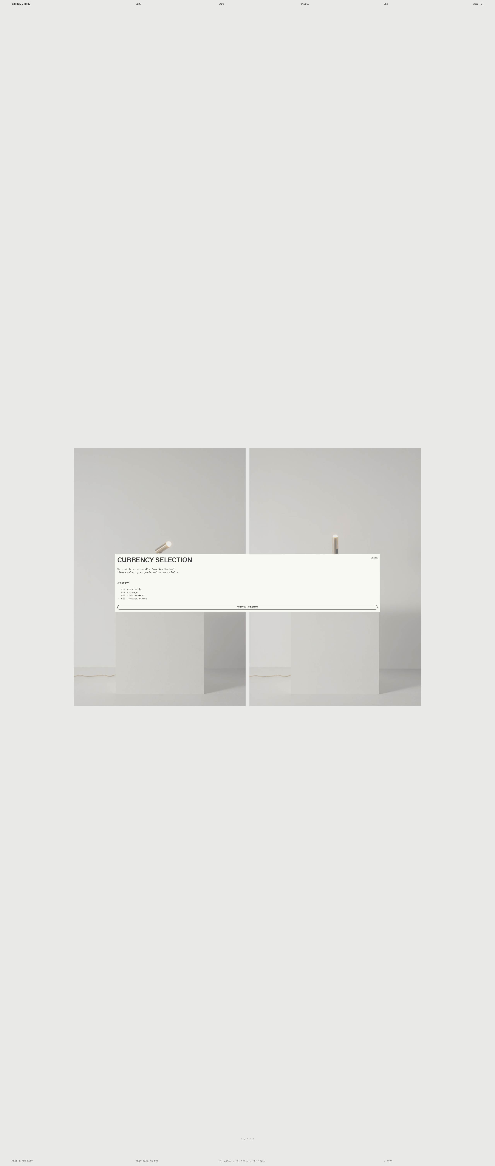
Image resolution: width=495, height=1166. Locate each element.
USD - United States (134, 598)
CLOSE (374, 558)
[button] (247, 583)
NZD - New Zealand (132, 595)
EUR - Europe (129, 592)
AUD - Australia (131, 589)
